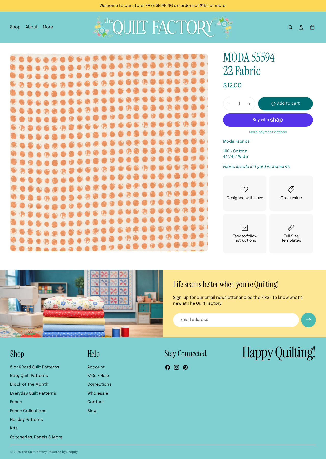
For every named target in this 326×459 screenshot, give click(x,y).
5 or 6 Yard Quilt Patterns (34, 367)
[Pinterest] (185, 367)
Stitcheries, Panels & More (36, 437)
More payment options (268, 132)
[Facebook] (168, 367)
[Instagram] (176, 367)
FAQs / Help (98, 376)
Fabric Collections (28, 411)
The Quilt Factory (34, 452)
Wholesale (97, 393)
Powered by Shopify (63, 452)
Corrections (99, 384)
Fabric (16, 402)
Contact (95, 402)
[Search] (290, 27)
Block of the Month (29, 384)
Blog (91, 411)
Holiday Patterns (26, 419)
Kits (14, 428)
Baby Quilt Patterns (29, 376)
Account (96, 367)
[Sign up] (308, 320)
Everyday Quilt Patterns (33, 393)
